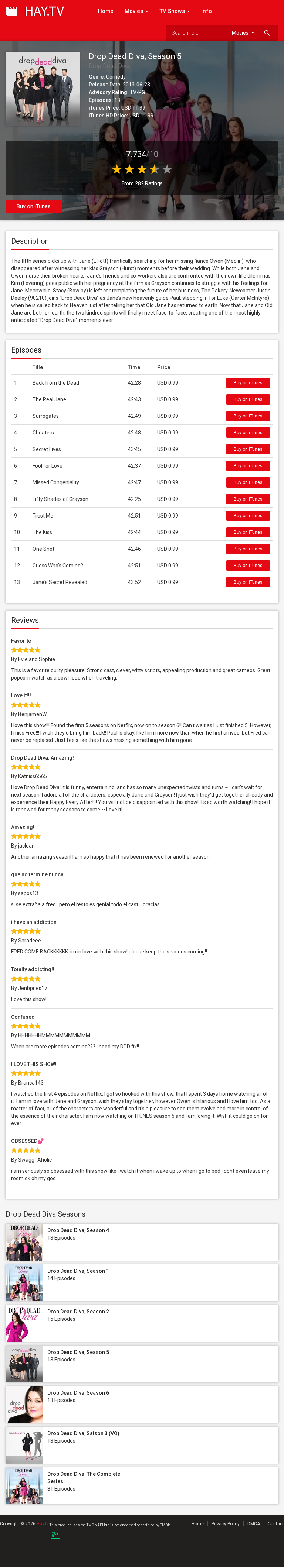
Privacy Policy (226, 1523)
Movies (135, 11)
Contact (276, 1523)
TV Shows (172, 11)
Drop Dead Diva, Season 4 (78, 1230)
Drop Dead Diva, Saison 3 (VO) (83, 1433)
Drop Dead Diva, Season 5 (78, 1352)
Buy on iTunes (34, 206)
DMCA (253, 1523)
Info (206, 11)
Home (106, 11)
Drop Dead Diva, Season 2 (78, 1312)
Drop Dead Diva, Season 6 (78, 1393)
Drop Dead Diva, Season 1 (78, 1271)
